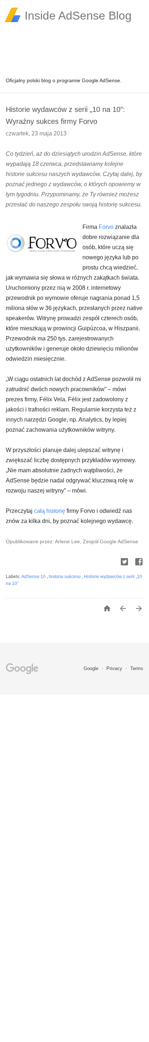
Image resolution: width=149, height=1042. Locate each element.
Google (92, 668)
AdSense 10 (34, 576)
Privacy (115, 668)
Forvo (106, 227)
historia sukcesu (65, 576)
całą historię (49, 511)
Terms (136, 668)
